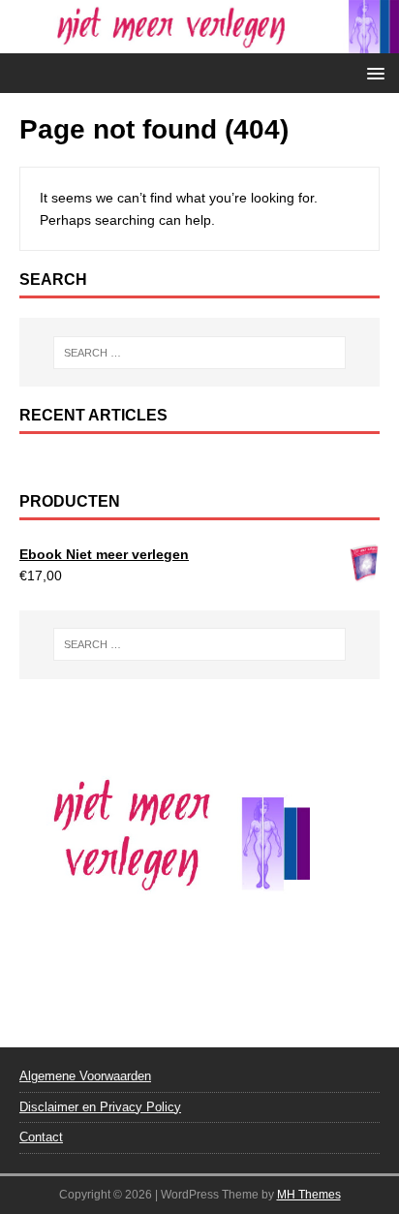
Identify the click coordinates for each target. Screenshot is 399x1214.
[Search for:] (200, 352)
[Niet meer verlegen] (199, 42)
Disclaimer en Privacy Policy (100, 1107)
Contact (41, 1137)
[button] (372, 72)
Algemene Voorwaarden (85, 1076)
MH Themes (309, 1194)
